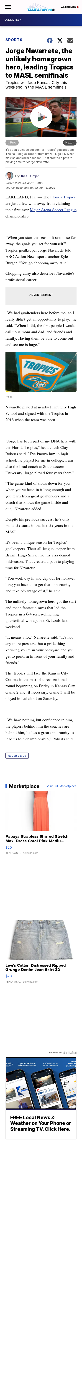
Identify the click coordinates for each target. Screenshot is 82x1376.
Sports (14, 39)
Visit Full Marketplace (62, 786)
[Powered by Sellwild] (70, 1052)
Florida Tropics (63, 197)
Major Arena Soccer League (53, 209)
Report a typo (17, 755)
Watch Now (69, 7)
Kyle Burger (30, 176)
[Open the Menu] (7, 6)
